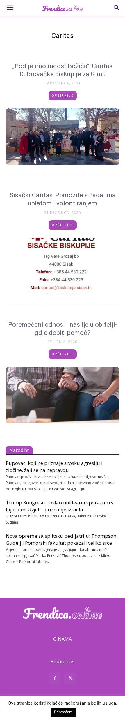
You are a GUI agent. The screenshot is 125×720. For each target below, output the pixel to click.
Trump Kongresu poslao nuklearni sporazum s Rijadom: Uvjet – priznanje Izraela (59, 506)
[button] (10, 8)
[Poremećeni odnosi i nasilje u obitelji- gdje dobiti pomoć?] (62, 395)
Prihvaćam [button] (63, 712)
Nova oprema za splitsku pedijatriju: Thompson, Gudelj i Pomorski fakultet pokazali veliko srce (61, 539)
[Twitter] (70, 679)
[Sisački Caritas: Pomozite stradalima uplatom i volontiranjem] (62, 266)
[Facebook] (54, 679)
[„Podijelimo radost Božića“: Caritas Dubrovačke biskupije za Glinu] (62, 136)
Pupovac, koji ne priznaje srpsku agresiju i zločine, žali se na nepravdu (54, 466)
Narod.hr (19, 450)
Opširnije (63, 96)
